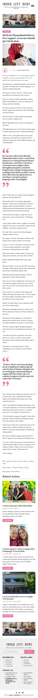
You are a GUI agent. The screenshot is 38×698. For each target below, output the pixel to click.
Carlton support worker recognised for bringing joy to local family (19, 550)
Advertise (9, 664)
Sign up (29, 652)
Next (31, 54)
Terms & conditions (27, 662)
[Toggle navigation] (32, 6)
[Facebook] (16, 693)
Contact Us (9, 666)
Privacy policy (28, 665)
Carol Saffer (12, 70)
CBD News (27, 676)
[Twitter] (23, 693)
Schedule (9, 662)
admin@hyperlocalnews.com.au (11, 673)
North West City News (28, 682)
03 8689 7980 (11, 676)
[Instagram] (19, 693)
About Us (9, 660)
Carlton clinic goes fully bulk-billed (17, 506)
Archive (26, 660)
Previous (6, 54)
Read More (8, 520)
